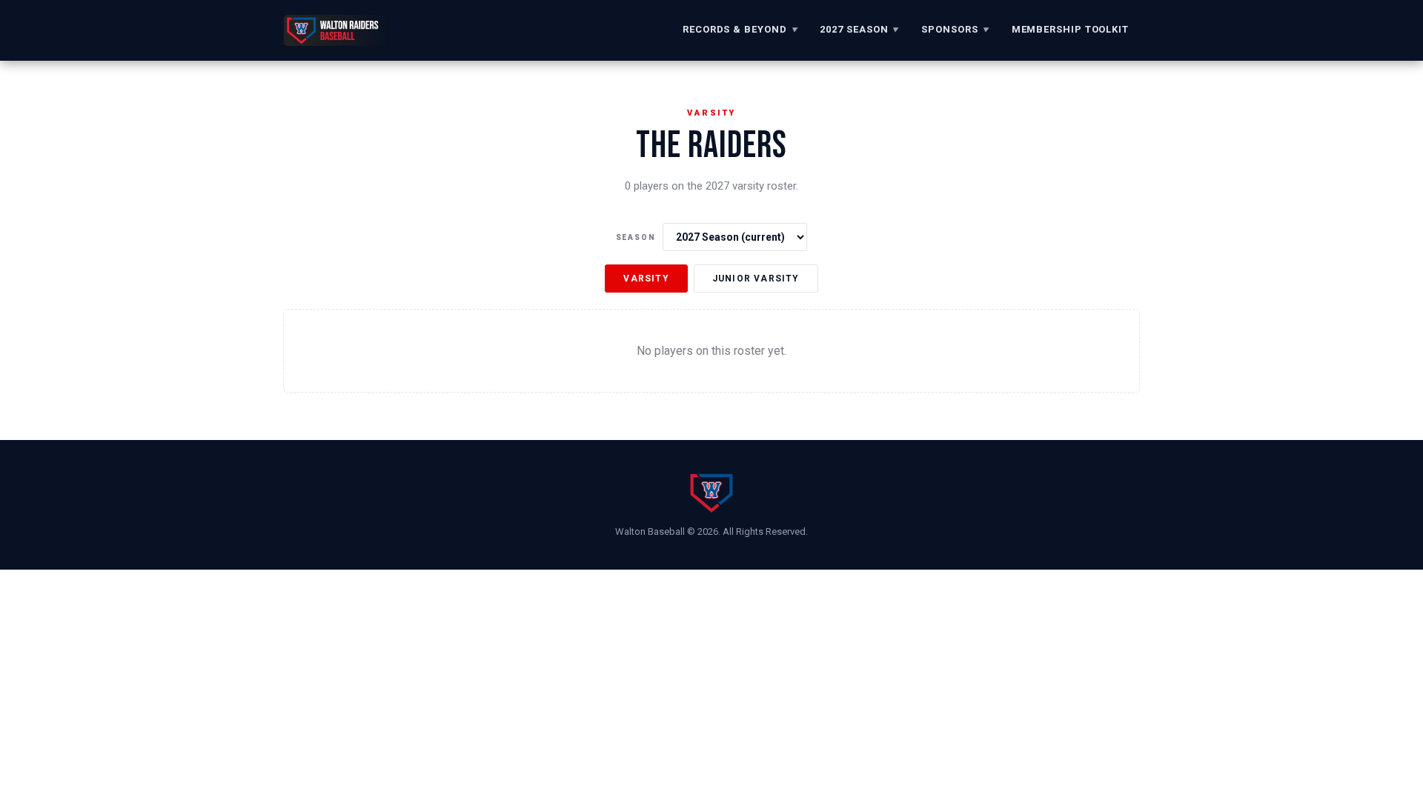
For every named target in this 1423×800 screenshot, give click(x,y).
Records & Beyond (740, 29)
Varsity (646, 278)
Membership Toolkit (1070, 29)
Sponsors (955, 29)
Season (636, 237)
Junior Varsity (756, 278)
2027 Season (859, 29)
